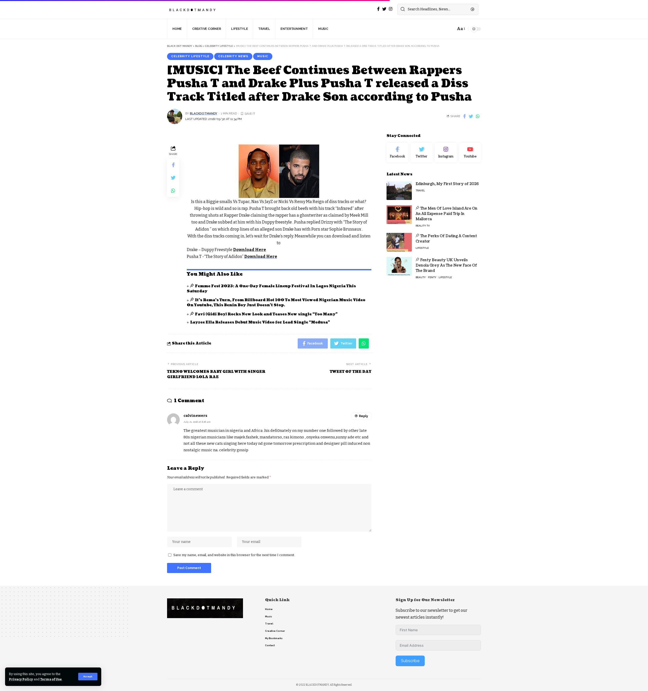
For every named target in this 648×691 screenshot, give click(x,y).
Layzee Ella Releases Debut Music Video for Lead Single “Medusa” (260, 322)
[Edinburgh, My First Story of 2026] (399, 190)
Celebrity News (233, 56)
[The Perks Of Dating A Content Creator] (399, 242)
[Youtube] (470, 152)
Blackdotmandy (203, 113)
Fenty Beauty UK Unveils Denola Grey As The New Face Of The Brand (446, 265)
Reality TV (423, 225)
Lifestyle (422, 247)
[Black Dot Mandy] (193, 9)
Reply (363, 416)
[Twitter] (422, 152)
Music (262, 56)
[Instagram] (446, 152)
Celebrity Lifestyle (190, 56)
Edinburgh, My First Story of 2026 (447, 183)
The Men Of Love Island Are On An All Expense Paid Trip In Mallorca (446, 213)
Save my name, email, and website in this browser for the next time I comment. (234, 555)
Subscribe (410, 660)
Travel (420, 190)
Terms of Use (51, 679)
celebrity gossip (233, 450)
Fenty (432, 277)
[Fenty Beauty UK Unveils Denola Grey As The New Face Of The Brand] (399, 266)
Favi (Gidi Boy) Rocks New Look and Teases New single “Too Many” (266, 314)
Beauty (421, 277)
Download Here (249, 249)
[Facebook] (397, 152)
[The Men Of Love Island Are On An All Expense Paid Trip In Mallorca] (399, 214)
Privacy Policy (21, 679)
